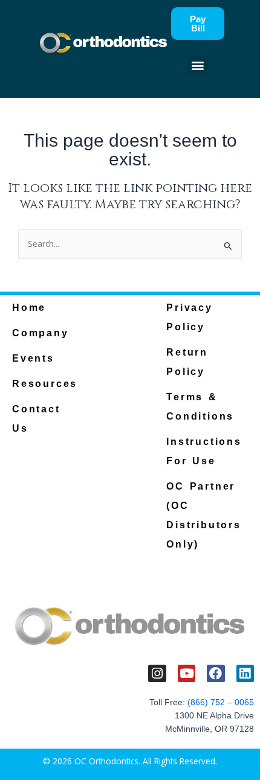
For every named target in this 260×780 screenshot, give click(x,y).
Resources (44, 384)
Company (40, 333)
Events (33, 358)
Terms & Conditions (200, 406)
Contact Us (36, 418)
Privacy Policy (189, 317)
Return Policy (187, 362)
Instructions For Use (204, 451)
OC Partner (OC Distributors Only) (203, 515)
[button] (198, 65)
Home (29, 307)
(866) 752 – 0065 (220, 702)
